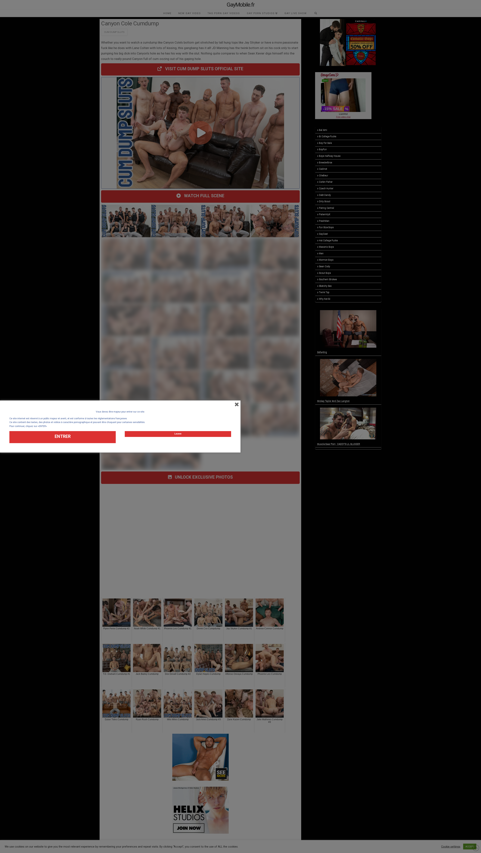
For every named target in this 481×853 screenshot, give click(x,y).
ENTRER (63, 436)
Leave (178, 433)
